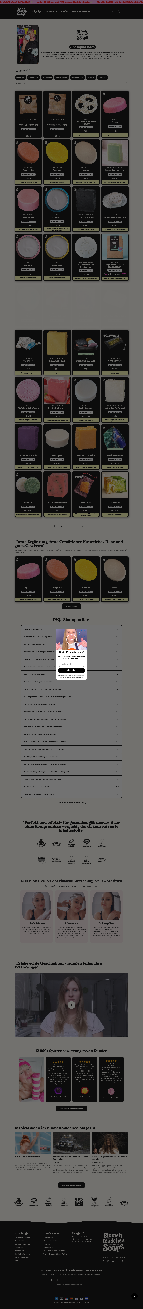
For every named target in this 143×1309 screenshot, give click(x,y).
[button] (134, 1296)
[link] (71, 639)
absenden (71, 670)
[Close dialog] (82, 633)
